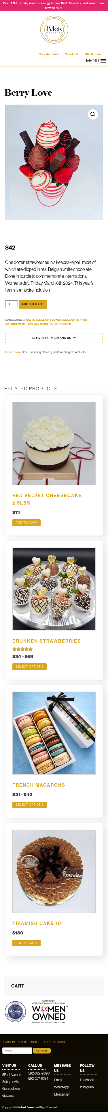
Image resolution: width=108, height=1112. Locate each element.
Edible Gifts (70, 320)
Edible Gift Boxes (48, 320)
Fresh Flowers (54, 1042)
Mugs (44, 324)
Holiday (33, 324)
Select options (30, 667)
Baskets (29, 320)
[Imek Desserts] (54, 46)
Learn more (13, 352)
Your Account (48, 54)
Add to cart (33, 304)
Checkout (71, 54)
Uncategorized (60, 324)
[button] (93, 114)
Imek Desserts (29, 1107)
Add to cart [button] (27, 522)
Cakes (35, 1042)
